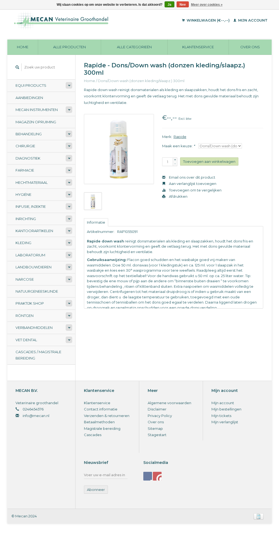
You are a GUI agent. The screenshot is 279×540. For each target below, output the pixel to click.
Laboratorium (30, 255)
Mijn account (252, 20)
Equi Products (31, 85)
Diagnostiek (28, 158)
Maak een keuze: (178, 146)
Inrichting (26, 219)
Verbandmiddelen (34, 327)
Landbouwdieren (33, 267)
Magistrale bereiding (102, 428)
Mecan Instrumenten (37, 109)
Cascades (92, 435)
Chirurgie (25, 146)
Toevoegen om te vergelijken (195, 190)
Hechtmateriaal (32, 182)
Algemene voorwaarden (169, 403)
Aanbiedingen (29, 97)
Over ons (250, 47)
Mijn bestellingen (226, 409)
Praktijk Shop (30, 303)
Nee (183, 5)
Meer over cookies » (207, 5)
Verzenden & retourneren (106, 415)
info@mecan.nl (36, 415)
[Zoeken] (17, 67)
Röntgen (25, 315)
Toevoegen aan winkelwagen (209, 161)
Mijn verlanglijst (224, 422)
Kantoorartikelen (34, 231)
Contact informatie (100, 409)
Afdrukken (177, 196)
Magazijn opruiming (36, 122)
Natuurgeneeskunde (37, 291)
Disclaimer (157, 409)
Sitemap (155, 428)
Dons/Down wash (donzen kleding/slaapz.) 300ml (141, 81)
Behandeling (29, 134)
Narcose (25, 279)
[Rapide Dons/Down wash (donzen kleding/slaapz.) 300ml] (119, 149)
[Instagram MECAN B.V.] (157, 476)
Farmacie (25, 170)
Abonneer (96, 489)
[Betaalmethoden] (258, 516)
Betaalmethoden (99, 422)
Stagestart (157, 435)
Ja (169, 5)
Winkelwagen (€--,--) (208, 20)
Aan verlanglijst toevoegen (192, 183)
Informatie (96, 222)
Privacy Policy (160, 415)
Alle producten (69, 47)
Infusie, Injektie (31, 206)
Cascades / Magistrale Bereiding (38, 355)
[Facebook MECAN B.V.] (147, 476)
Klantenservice (198, 47)
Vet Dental (26, 340)
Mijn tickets (221, 415)
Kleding (23, 243)
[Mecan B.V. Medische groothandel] (83, 20)
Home (22, 47)
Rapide (180, 136)
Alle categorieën (134, 47)
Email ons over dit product (191, 177)
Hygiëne (23, 194)
